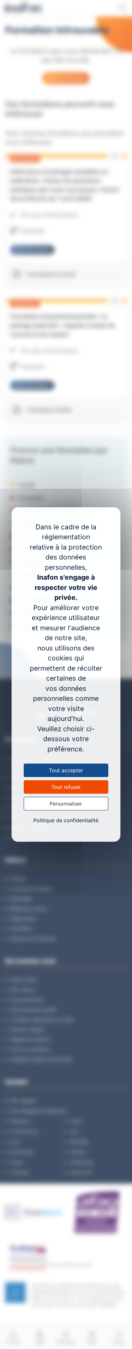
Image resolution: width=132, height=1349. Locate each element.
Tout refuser (66, 787)
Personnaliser (66, 803)
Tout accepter (66, 770)
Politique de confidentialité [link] (65, 820)
